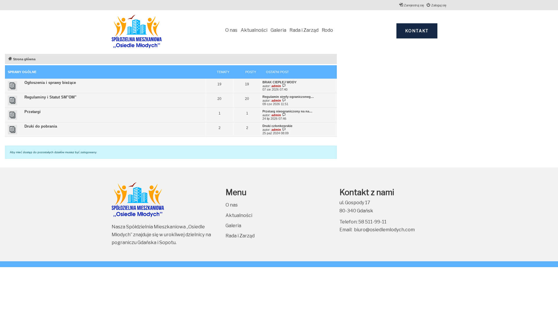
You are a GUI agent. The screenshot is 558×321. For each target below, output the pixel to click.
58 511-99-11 (372, 222)
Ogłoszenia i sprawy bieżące (50, 82)
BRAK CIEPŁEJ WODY (279, 82)
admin (276, 86)
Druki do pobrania (40, 126)
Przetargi (32, 112)
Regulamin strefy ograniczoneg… (288, 96)
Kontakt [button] (417, 30)
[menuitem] (436, 5)
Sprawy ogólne (22, 72)
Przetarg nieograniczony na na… (287, 111)
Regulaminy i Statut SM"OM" (50, 97)
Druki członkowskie (277, 126)
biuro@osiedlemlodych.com (384, 229)
